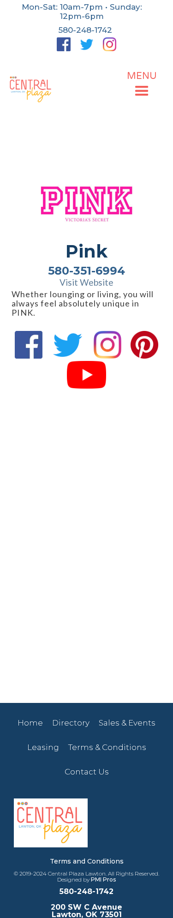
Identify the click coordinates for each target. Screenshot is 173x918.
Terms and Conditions (87, 861)
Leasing (43, 747)
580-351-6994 (86, 271)
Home (30, 722)
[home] (31, 89)
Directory (70, 722)
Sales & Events (127, 722)
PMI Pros (103, 879)
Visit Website (86, 282)
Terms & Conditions (107, 747)
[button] (141, 85)
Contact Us (87, 771)
